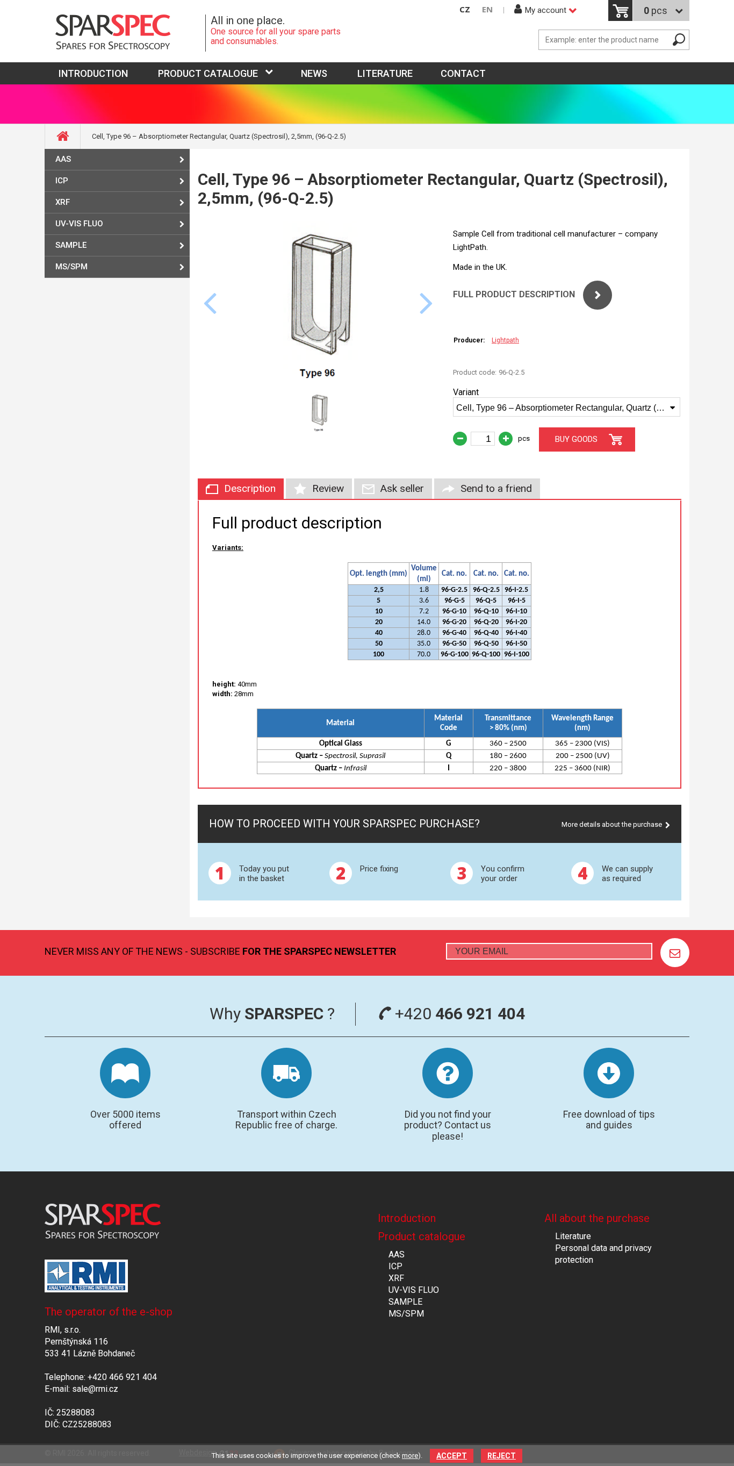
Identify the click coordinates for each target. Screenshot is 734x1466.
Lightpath (505, 340)
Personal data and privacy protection (603, 1254)
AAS (63, 159)
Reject (501, 1455)
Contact (463, 73)
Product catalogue (208, 73)
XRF (62, 202)
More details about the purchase (612, 824)
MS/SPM (71, 266)
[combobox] (566, 407)
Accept (451, 1455)
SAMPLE (71, 245)
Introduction (407, 1218)
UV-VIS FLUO (79, 223)
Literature (385, 73)
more (410, 1455)
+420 (458, 1013)
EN (487, 9)
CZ (464, 9)
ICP (61, 180)
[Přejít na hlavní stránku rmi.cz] (125, 33)
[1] (674, 952)
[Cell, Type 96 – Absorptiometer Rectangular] (319, 379)
